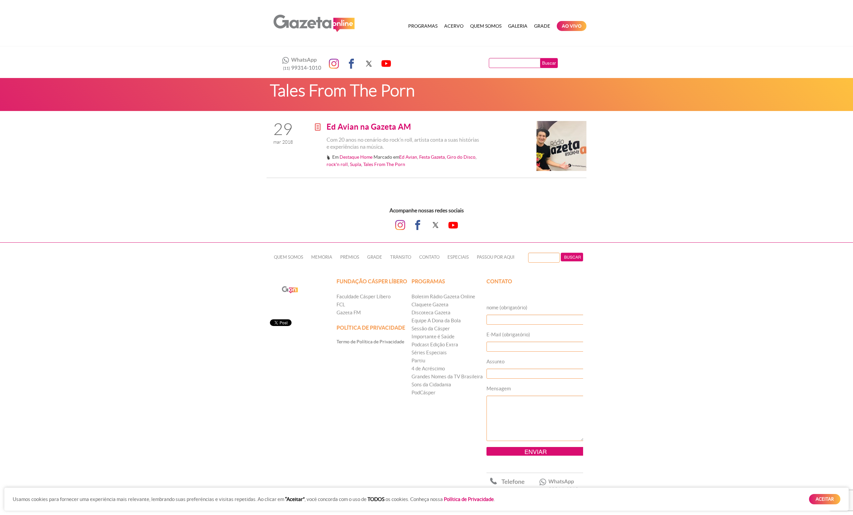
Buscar (549, 63)
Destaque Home (356, 157)
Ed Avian (408, 157)
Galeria (517, 26)
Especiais (458, 257)
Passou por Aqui (495, 257)
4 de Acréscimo (428, 368)
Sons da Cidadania (431, 384)
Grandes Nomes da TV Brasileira (447, 376)
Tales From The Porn (384, 164)
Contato (429, 257)
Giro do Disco (461, 157)
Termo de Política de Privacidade (370, 341)
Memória (321, 257)
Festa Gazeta (432, 157)
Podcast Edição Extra (435, 344)
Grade (542, 26)
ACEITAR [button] (825, 499)
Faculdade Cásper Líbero (364, 296)
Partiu (418, 360)
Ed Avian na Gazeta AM (369, 126)
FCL (341, 304)
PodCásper (423, 392)
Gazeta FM (349, 312)
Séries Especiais (429, 352)
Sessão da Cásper (431, 328)
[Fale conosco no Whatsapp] (300, 63)
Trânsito (400, 257)
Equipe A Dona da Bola (436, 320)
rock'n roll (337, 164)
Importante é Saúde (433, 336)
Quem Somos (485, 26)
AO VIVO (571, 26)
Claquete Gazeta (430, 304)
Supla (355, 164)
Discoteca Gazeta (431, 312)
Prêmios (349, 257)
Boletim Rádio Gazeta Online (443, 296)
